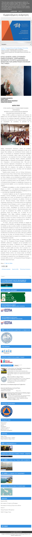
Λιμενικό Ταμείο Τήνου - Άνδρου (8, 437)
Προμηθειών (3, 426)
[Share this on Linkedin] (12, 263)
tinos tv (3, 507)
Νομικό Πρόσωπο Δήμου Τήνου (8, 438)
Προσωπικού (4, 422)
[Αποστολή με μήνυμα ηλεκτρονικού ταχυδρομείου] (2, 266)
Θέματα (16, 365)
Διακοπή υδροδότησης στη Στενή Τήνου (10, 388)
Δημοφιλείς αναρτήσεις (7, 365)
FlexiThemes (8, 534)
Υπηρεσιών (3, 424)
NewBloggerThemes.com (24, 534)
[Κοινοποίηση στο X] (5, 266)
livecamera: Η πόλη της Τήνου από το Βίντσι (11, 505)
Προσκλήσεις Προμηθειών (6, 430)
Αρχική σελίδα (15, 269)
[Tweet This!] (6, 263)
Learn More (14, 11)
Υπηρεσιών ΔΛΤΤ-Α (5, 427)
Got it (20, 11)
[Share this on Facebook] (5, 263)
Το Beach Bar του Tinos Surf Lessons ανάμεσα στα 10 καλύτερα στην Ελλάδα (18, 369)
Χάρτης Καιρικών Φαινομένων (7, 509)
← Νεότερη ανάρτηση (5, 269)
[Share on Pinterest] (10, 263)
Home (2, 48)
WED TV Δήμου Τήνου (6, 512)
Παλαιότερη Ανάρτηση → (25, 269)
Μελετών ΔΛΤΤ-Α (5, 429)
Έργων (2, 425)
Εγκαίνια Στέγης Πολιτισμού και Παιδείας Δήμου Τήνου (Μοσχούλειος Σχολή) (18, 393)
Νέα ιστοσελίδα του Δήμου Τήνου (15, 376)
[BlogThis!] (4, 266)
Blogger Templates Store (16, 535)
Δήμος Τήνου (4, 436)
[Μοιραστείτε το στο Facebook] (6, 266)
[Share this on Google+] (8, 263)
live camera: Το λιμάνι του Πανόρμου (9, 503)
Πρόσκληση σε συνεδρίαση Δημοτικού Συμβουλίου (13, 384)
